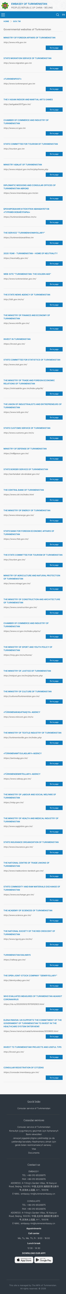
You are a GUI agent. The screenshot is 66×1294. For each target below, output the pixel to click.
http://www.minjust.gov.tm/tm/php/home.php (26, 169)
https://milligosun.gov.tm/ (16, 453)
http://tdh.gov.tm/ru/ (14, 299)
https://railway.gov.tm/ (14, 959)
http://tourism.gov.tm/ (14, 559)
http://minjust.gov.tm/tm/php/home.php (23, 675)
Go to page (54, 48)
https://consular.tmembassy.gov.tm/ (21, 1072)
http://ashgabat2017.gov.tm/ (17, 104)
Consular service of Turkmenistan (33, 1108)
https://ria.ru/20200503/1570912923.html (24, 1004)
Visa (34, 1148)
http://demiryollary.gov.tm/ (17, 980)
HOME (6, 21)
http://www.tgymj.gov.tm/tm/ (18, 939)
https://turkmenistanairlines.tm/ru (20, 217)
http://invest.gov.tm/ (14, 1052)
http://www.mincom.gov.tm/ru (18, 717)
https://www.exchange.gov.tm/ (19, 894)
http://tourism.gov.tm (14, 148)
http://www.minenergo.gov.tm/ (19, 515)
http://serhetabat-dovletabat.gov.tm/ (21, 474)
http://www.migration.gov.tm (18, 63)
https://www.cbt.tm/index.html (19, 494)
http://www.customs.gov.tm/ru (19, 433)
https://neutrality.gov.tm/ (16, 258)
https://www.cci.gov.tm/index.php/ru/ (22, 631)
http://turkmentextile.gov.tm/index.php (22, 737)
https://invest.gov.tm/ (14, 344)
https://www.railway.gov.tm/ (17, 779)
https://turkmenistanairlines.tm (18, 237)
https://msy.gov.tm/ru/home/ (18, 655)
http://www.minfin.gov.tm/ (16, 323)
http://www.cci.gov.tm (14, 128)
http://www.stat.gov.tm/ (15, 364)
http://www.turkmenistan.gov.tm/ (20, 279)
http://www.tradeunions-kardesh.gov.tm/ (23, 870)
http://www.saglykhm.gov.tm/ (18, 826)
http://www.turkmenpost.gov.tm (19, 83)
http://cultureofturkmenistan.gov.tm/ (21, 696)
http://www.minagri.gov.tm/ (17, 583)
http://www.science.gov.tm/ (17, 915)
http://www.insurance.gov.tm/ (18, 847)
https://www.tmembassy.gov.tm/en (21, 193)
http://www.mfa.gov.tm (15, 42)
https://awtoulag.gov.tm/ (16, 758)
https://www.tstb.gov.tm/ (16, 412)
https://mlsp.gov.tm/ (13, 802)
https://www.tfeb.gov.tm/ (16, 539)
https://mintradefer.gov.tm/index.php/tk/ (23, 388)
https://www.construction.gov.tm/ (20, 607)
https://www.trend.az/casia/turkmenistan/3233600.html (31, 1031)
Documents (33, 1152)
